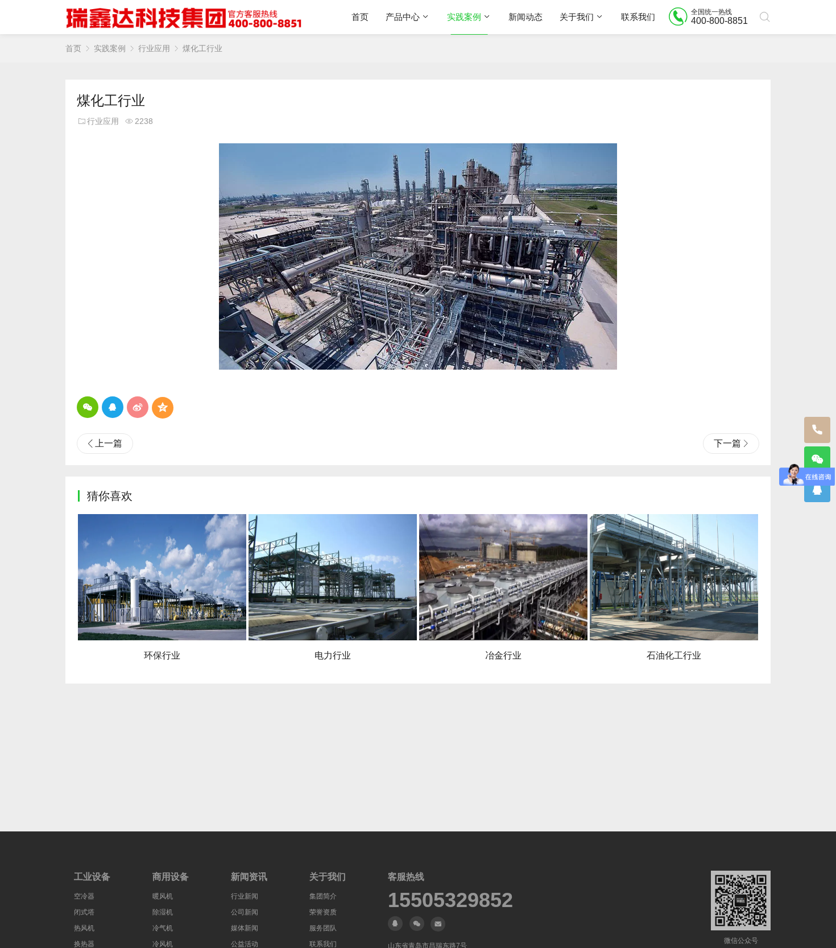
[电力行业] (333, 577)
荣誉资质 (323, 912)
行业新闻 (244, 896)
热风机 (84, 928)
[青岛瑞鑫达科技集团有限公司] (186, 17)
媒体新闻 (244, 928)
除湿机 (162, 912)
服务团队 (323, 928)
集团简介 (323, 896)
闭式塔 (84, 912)
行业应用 (154, 48)
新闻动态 (525, 17)
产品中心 (403, 17)
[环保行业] (162, 577)
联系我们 (638, 17)
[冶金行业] (503, 577)
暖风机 (162, 896)
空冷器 (84, 896)
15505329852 (450, 900)
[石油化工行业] (674, 577)
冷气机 (162, 928)
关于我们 (577, 17)
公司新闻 (244, 912)
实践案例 (464, 17)
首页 (360, 17)
